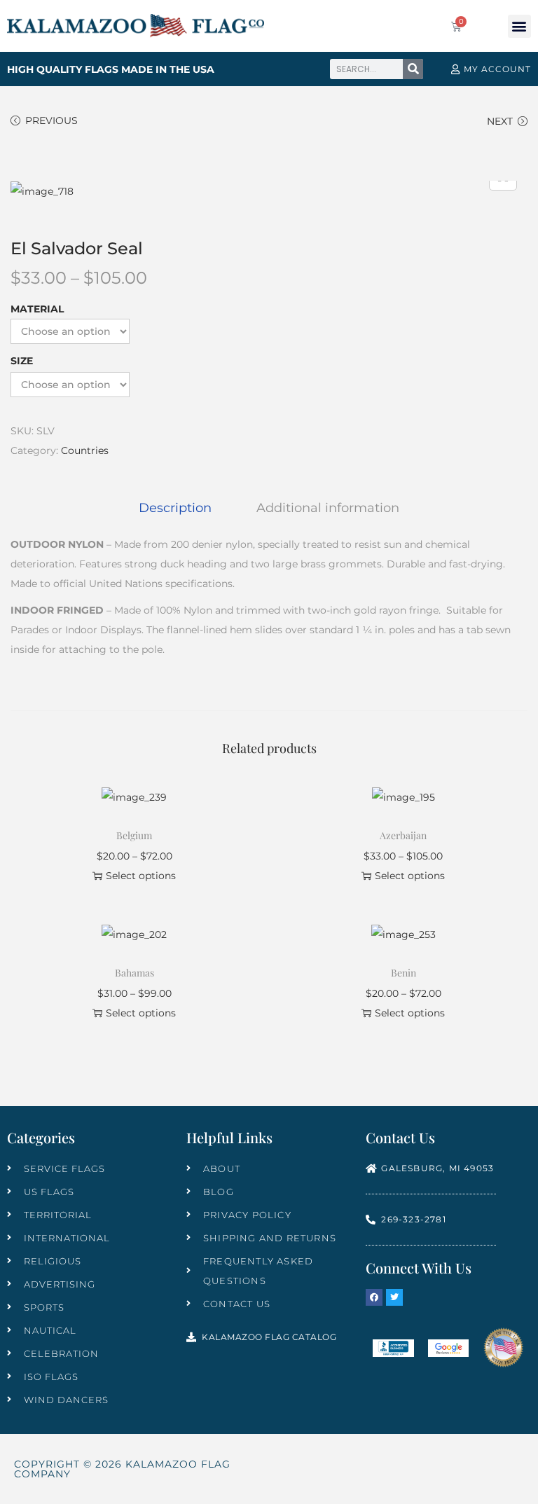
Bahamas (134, 972)
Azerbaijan (403, 835)
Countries (85, 450)
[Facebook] (374, 1297)
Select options (141, 875)
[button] (519, 26)
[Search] (413, 69)
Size (22, 360)
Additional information (327, 508)
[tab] (175, 508)
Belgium (134, 835)
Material (37, 309)
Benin (403, 972)
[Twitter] (394, 1297)
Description (175, 508)
